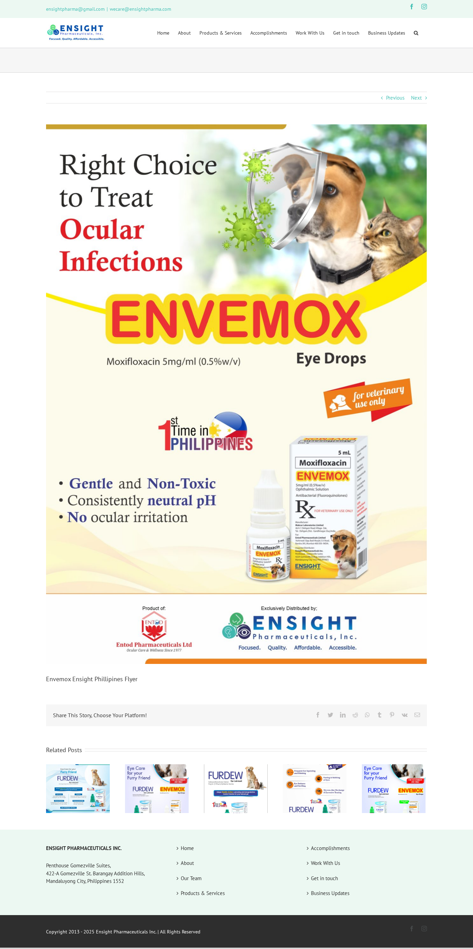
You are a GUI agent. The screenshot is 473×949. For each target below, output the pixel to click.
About (187, 863)
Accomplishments (330, 848)
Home (187, 848)
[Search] (416, 32)
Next (416, 97)
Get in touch (324, 878)
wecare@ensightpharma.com (140, 9)
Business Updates (330, 893)
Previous (395, 97)
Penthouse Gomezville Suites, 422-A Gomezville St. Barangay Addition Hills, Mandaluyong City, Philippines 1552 (95, 873)
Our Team (191, 878)
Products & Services (203, 893)
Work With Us (325, 863)
